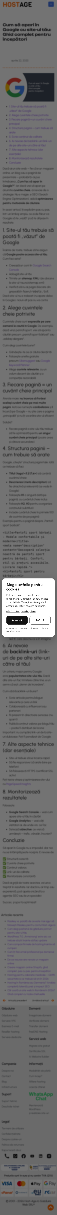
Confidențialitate (28, 611)
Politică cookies (12, 611)
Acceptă (17, 620)
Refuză (40, 620)
